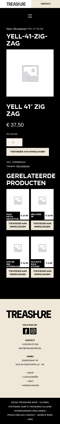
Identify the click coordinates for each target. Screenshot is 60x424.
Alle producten (20, 28)
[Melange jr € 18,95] (42, 200)
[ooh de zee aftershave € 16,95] (17, 247)
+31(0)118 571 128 (30, 344)
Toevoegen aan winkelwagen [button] (18, 225)
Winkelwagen (31, 385)
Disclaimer (38, 410)
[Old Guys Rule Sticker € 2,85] (42, 247)
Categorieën (31, 377)
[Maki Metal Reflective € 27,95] (17, 200)
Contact (46, 3)
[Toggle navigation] (30, 16)
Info (30, 381)
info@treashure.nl (30, 348)
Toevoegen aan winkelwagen (27, 151)
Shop (31, 372)
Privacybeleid (15, 415)
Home (9, 28)
